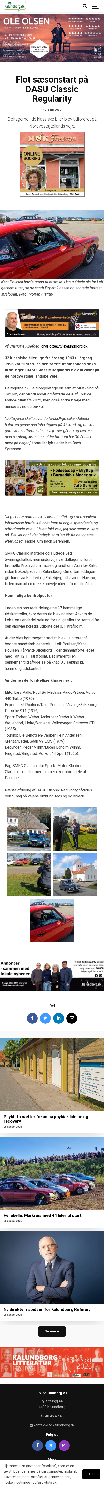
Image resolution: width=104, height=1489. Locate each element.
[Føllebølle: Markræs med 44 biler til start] (52, 1173)
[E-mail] (71, 1018)
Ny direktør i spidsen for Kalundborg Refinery (47, 1309)
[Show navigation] (95, 6)
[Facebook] (32, 1018)
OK (91, 1474)
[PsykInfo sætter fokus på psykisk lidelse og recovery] (52, 1074)
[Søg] (85, 6)
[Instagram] (64, 1445)
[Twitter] (45, 1018)
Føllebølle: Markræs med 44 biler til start (43, 1215)
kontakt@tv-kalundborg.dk (53, 1425)
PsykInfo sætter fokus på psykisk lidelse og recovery (46, 1119)
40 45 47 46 (53, 1416)
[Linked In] (58, 1018)
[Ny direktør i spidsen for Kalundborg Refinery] (52, 1267)
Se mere (52, 1331)
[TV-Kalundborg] (15, 6)
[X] (50, 1445)
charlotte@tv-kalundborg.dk (64, 346)
